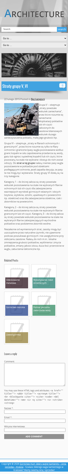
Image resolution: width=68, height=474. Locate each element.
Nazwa (8, 408)
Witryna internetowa (14, 426)
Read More (10, 66)
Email (8, 417)
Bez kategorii (38, 99)
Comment (9, 361)
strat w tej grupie (26, 163)
